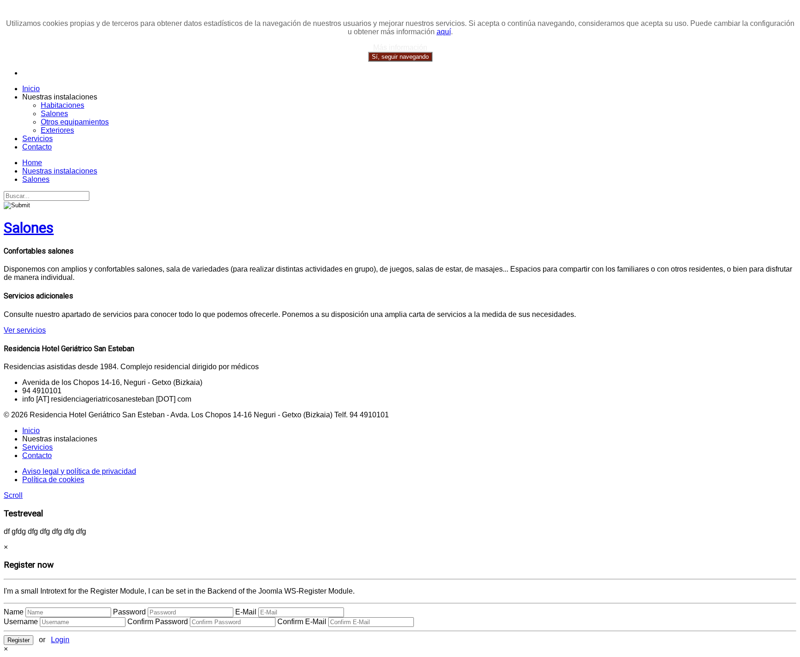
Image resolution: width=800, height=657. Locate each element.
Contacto (37, 147)
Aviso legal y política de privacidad (79, 471)
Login (60, 640)
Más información (400, 47)
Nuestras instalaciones (59, 171)
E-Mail (245, 612)
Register (18, 640)
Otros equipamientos (75, 122)
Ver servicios (25, 330)
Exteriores (57, 130)
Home (32, 163)
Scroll (13, 495)
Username (21, 622)
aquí (444, 32)
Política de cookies (53, 479)
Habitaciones (62, 105)
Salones (54, 114)
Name (14, 612)
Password (129, 612)
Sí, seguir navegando (400, 56)
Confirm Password (157, 622)
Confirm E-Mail (301, 622)
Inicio (31, 89)
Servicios (37, 139)
